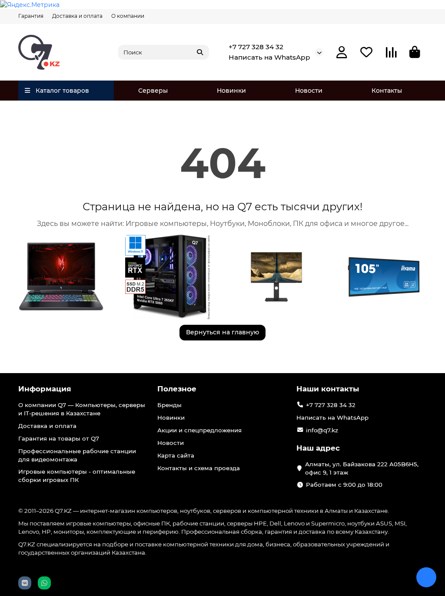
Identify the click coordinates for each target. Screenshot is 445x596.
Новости (308, 90)
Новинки (231, 90)
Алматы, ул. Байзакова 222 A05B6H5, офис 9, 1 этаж (361, 468)
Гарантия (30, 16)
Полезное (176, 388)
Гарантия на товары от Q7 (58, 438)
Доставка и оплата (77, 16)
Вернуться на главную (222, 332)
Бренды (169, 404)
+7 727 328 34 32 (256, 47)
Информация (44, 388)
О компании (127, 16)
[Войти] (341, 52)
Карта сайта (175, 455)
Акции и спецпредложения (199, 430)
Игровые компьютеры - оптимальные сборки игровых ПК (76, 475)
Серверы (153, 90)
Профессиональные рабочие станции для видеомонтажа (77, 455)
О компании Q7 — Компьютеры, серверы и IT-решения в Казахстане (81, 409)
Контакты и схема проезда (198, 468)
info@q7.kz (322, 430)
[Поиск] (200, 52)
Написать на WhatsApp (269, 57)
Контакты (387, 90)
